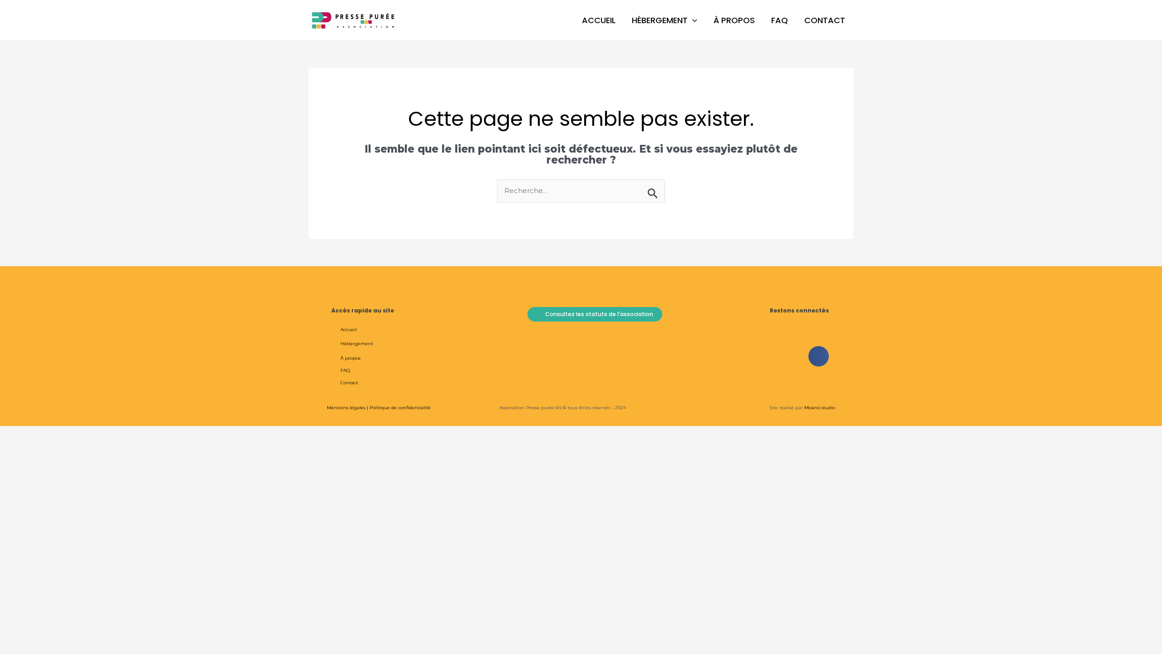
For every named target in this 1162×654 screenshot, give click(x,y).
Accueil (598, 20)
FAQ (779, 20)
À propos (734, 20)
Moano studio (819, 408)
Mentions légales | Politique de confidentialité (379, 408)
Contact (824, 20)
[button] (692, 20)
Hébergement (660, 20)
